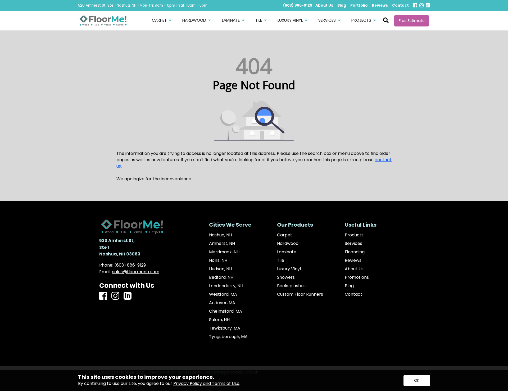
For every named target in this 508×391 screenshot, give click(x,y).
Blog (349, 286)
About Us (354, 269)
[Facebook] (415, 5)
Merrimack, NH (224, 252)
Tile (280, 260)
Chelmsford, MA (225, 311)
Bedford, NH (221, 277)
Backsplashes (291, 286)
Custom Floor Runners (300, 294)
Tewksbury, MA (224, 328)
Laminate (286, 252)
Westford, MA (223, 294)
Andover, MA (222, 303)
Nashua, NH (220, 235)
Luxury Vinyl (289, 269)
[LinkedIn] (428, 5)
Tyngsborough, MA (228, 337)
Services (353, 243)
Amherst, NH (222, 243)
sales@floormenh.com (135, 272)
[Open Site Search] (386, 20)
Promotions (357, 277)
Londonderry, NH (226, 286)
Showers (286, 277)
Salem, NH (219, 320)
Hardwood (287, 243)
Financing (355, 252)
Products (354, 235)
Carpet (284, 235)
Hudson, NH (220, 269)
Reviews (353, 260)
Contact (353, 294)
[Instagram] (421, 5)
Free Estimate (412, 20)
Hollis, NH (218, 260)
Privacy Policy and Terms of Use (206, 383)
